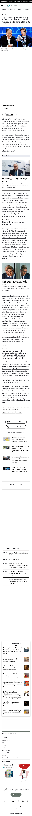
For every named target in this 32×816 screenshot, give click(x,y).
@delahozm (5, 108)
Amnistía (19, 407)
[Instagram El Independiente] (18, 801)
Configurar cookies (21, 810)
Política (19, 412)
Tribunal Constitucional (9, 415)
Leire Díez (4, 755)
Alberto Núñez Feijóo (9, 407)
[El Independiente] (16, 6)
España (10, 9)
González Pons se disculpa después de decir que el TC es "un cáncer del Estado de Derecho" (16, 180)
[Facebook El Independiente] (8, 801)
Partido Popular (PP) (8, 412)
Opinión (3, 9)
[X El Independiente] (4, 801)
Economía (17, 9)
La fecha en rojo (14, 559)
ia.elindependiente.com (9, 781)
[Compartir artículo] (3, 114)
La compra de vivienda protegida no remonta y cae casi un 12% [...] (18, 573)
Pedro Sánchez (6, 750)
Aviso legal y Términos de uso (21, 806)
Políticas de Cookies (10, 810)
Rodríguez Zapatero (7, 748)
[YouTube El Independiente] (13, 801)
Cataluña (26, 407)
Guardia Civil (5, 753)
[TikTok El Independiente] (27, 801)
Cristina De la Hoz (8, 105)
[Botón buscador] (30, 5)
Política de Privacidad (8, 806)
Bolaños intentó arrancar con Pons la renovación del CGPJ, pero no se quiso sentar (14, 282)
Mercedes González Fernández (10, 758)
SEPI (3, 743)
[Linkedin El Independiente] (23, 801)
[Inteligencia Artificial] (9, 777)
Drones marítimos (24, 1)
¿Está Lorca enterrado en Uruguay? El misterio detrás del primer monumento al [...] (18, 565)
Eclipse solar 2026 (7, 740)
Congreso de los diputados (10, 409)
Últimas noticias (12, 1)
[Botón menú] (2, 5)
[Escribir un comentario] (16, 114)
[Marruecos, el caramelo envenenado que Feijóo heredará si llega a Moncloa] (6, 439)
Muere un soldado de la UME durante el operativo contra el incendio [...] (18, 581)
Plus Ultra (4, 745)
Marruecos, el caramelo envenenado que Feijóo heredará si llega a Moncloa (19, 439)
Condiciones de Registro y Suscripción (16, 808)
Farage (18, 1)
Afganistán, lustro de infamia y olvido (18, 554)
